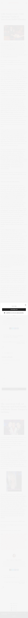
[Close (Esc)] (25, 305)
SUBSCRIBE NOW (14, 309)
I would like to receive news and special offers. (15, 312)
